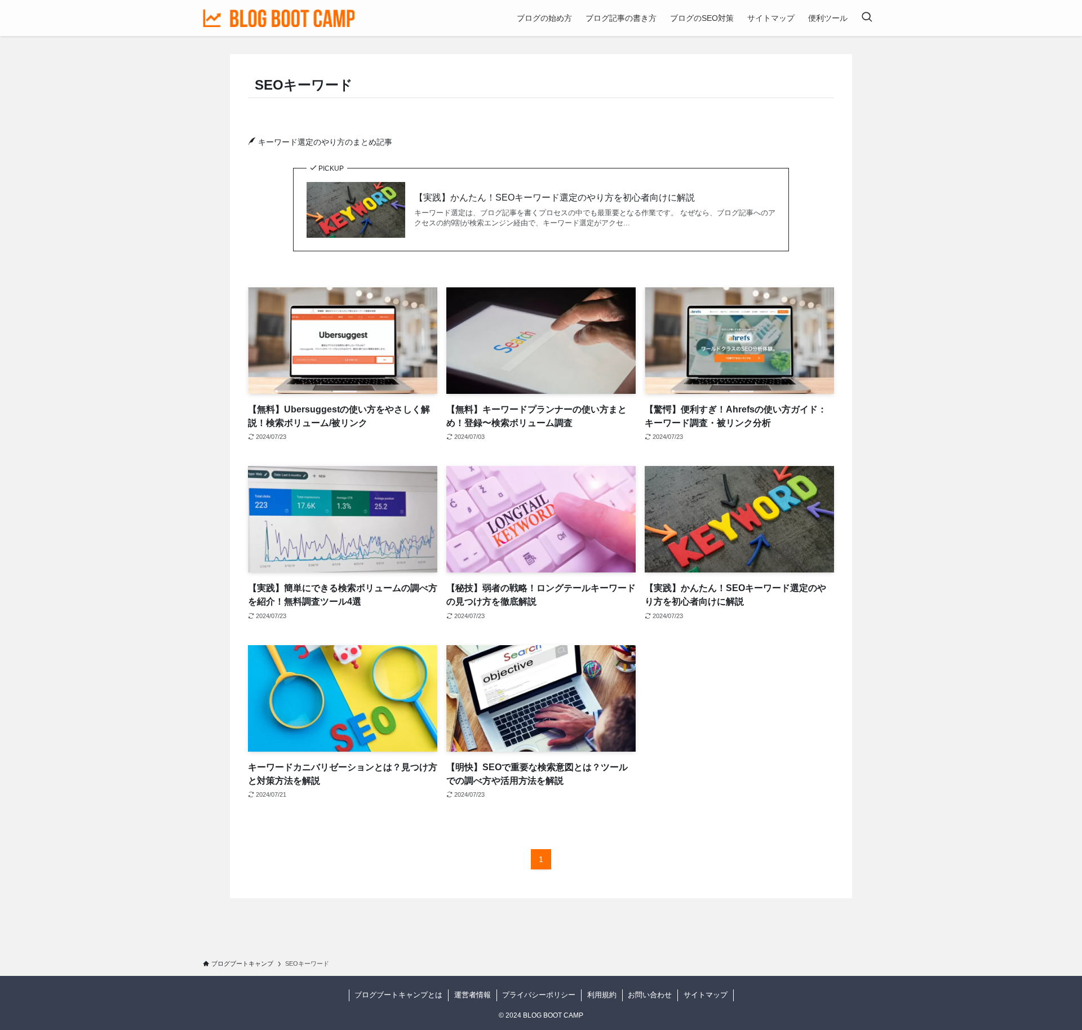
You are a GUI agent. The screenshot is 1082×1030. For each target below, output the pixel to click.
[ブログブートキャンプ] (278, 18)
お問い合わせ (650, 995)
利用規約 (602, 995)
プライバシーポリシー (538, 995)
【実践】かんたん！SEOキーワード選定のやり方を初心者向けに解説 (554, 197)
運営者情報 (472, 995)
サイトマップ (706, 995)
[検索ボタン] (866, 18)
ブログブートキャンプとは (398, 995)
